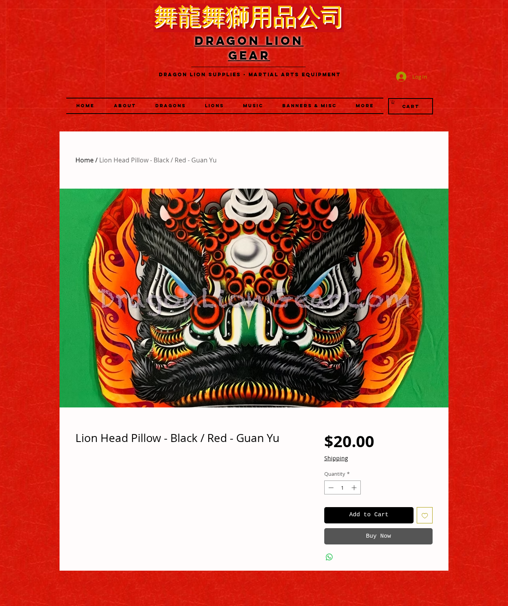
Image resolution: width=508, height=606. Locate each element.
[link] (393, 102)
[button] (214, 105)
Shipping (336, 458)
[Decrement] (330, 487)
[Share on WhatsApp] (329, 557)
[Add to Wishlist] (425, 515)
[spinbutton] (342, 487)
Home (84, 160)
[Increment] (355, 487)
